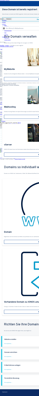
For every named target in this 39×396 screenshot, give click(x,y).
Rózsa (19, 122)
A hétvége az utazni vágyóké (6, 46)
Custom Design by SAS (20, 159)
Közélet (7, 45)
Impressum (4, 392)
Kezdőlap (2, 45)
